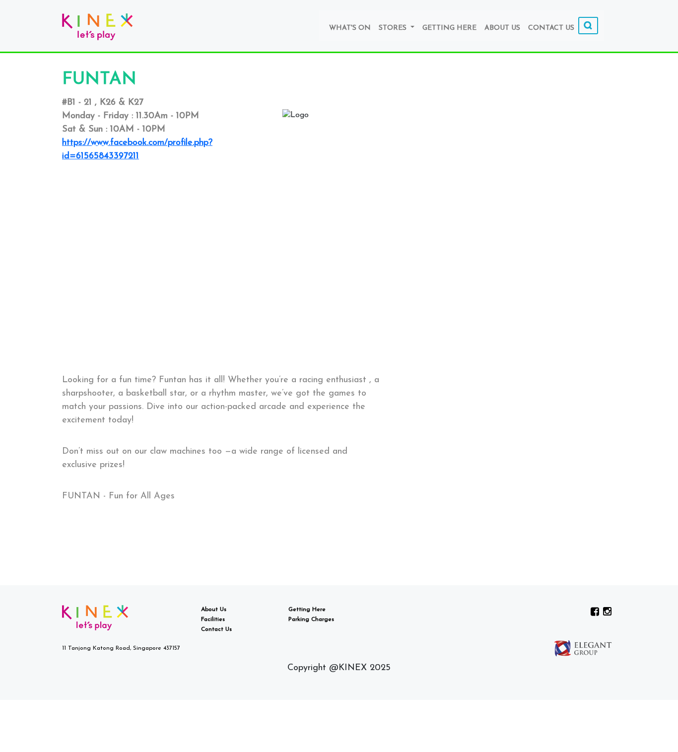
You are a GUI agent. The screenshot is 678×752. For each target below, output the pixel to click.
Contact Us (551, 28)
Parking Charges (311, 619)
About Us (502, 28)
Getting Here (449, 28)
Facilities (213, 619)
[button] (221, 353)
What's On (350, 28)
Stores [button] (393, 28)
